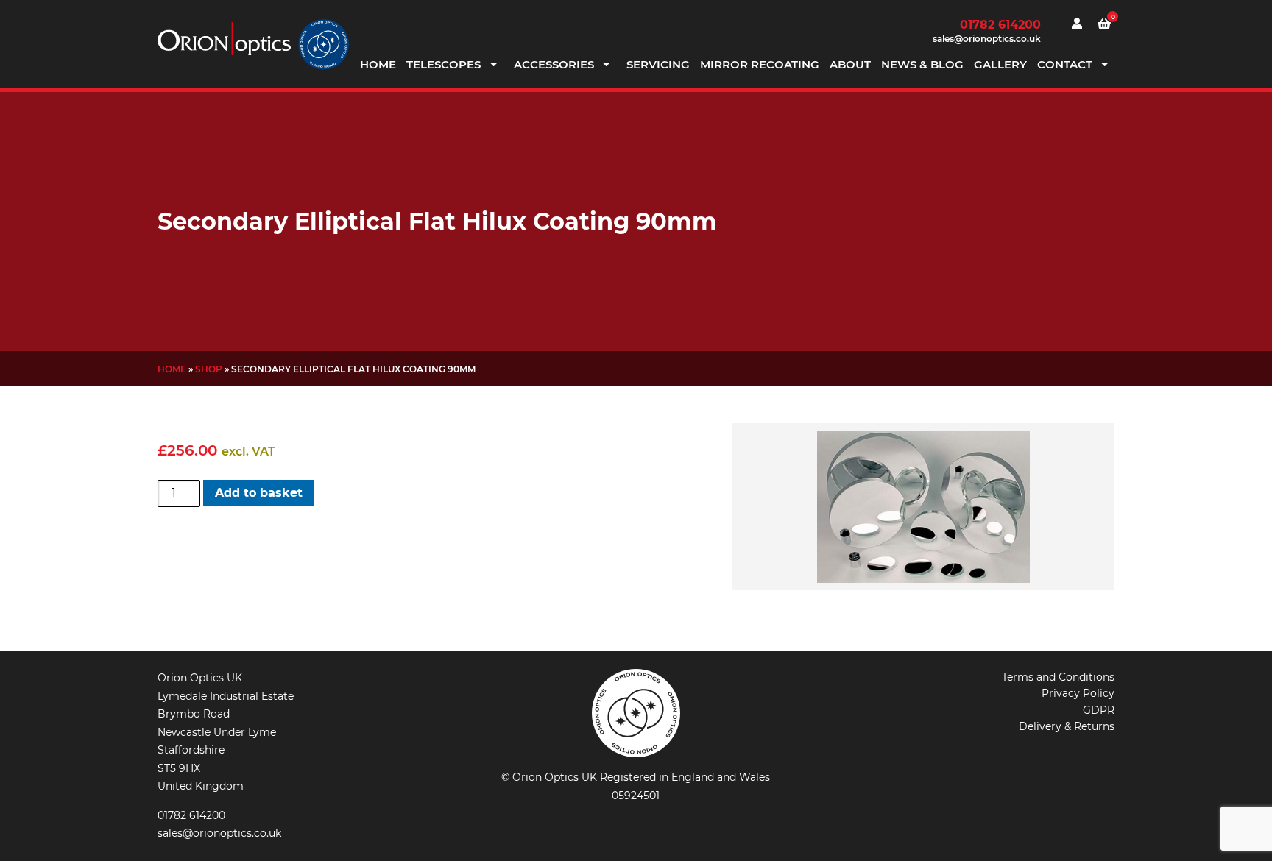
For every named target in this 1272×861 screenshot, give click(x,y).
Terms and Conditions (1058, 677)
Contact (1064, 64)
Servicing (658, 64)
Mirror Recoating (759, 64)
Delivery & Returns (1066, 726)
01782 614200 (1000, 25)
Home (378, 64)
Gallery (1000, 64)
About (850, 64)
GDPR (1098, 710)
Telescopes (443, 64)
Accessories (554, 64)
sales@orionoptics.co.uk (987, 38)
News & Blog (922, 64)
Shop (208, 369)
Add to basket (259, 493)
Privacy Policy (1078, 693)
